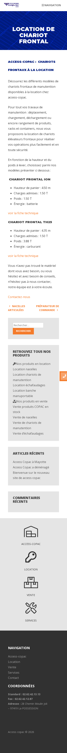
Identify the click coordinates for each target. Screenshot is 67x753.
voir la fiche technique (23, 213)
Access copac (16, 732)
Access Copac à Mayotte (29, 462)
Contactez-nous (19, 297)
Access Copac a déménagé (31, 467)
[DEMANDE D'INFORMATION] (63, 376)
